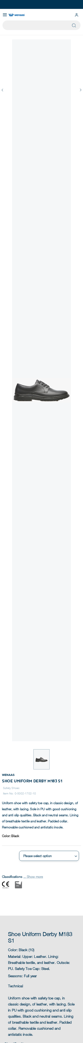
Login (77, 15)
